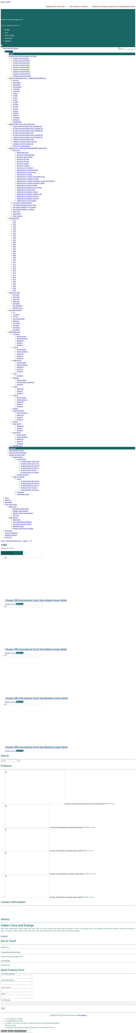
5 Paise (15, 100)
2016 (14, 273)
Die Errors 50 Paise (23, 161)
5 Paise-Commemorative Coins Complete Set (27, 126)
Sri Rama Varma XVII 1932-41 (30, 466)
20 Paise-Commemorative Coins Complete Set (28, 131)
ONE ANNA (16, 85)
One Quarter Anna (18, 319)
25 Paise (15, 107)
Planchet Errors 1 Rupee (24, 174)
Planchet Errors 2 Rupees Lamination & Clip (31, 177)
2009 (14, 257)
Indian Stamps (13, 517)
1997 (14, 236)
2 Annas (15, 395)
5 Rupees (16, 115)
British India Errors (23, 152)
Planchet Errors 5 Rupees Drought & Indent (31, 183)
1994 (14, 233)
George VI (20, 345)
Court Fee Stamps (18, 477)
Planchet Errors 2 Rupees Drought (28, 179)
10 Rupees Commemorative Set (23, 144)
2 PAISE (15, 96)
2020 (14, 282)
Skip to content (6, 2)
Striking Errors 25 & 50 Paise (26, 190)
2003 (14, 244)
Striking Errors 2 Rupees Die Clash (28, 196)
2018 (14, 277)
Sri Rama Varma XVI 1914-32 (30, 464)
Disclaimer (4, 936)
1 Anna (15, 387)
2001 (14, 240)
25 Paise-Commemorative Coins (23, 133)
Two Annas (16, 323)
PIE (14, 312)
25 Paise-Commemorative (21, 65)
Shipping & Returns (11, 535)
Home (7, 498)
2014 (14, 268)
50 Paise (15, 109)
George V (20, 343)
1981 (14, 227)
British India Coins (14, 332)
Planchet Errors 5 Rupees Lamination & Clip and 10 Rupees (36, 181)
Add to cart (19, 604)
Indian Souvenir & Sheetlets (17, 453)
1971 (14, 220)
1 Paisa (15, 93)
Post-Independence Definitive (22, 522)
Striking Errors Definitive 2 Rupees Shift (29, 194)
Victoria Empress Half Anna (25, 382)
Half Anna (16, 321)
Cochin (19, 479)
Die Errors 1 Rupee (23, 163)
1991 (14, 231)
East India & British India (20, 509)
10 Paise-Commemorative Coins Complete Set (28, 128)
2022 (14, 286)
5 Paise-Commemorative (21, 58)
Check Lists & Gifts (11, 504)
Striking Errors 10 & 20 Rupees (26, 201)
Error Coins (16, 150)
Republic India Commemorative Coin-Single (23, 56)
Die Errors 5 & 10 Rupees (25, 168)
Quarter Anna (17, 360)
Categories (9, 51)
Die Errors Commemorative (26, 155)
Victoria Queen (21, 336)
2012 (14, 264)
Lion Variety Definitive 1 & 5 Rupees (24, 207)
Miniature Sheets (18, 526)
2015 (14, 271)
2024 (14, 290)
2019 (14, 279)
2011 (14, 262)
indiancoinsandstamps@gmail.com (15, 914)
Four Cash (16, 297)
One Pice (16, 80)
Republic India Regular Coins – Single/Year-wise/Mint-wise (27, 78)
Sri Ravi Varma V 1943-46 (29, 470)
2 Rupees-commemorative (21, 72)
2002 (14, 242)
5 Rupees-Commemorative (21, 74)
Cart (6, 32)
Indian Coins (13, 507)
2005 (14, 249)
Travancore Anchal (23, 475)
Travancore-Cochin (23, 494)
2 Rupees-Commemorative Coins (23, 139)
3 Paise (15, 98)
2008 (14, 255)
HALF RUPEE (17, 424)
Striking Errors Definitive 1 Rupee (27, 192)
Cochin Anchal (21, 459)
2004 (14, 247)
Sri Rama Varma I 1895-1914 (30, 461)
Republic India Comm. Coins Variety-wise (22, 124)
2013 (14, 266)
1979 (14, 225)
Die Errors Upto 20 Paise (25, 157)
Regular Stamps (18, 457)
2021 (14, 284)
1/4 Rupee (16, 325)
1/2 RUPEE (16, 91)
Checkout (8, 41)
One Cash (16, 295)
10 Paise (15, 102)
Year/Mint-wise (17, 446)
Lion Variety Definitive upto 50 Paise (24, 205)
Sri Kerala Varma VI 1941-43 (30, 468)
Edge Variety (17, 214)
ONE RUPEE (17, 433)
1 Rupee (15, 111)
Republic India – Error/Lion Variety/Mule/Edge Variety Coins (28, 148)
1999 (14, 238)
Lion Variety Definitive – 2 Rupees (23, 209)
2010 (14, 260)
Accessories (8, 531)
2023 (14, 288)
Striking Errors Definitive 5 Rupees (28, 198)
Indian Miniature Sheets (16, 450)
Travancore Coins (14, 293)
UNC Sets (16, 515)
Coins (11, 54)
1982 (14, 229)
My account (8, 38)
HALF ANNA (17, 82)
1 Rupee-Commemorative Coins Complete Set (28, 137)
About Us (8, 500)
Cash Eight (16, 303)
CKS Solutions (82, 1015)
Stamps (12, 448)
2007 (14, 253)
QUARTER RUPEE (18, 411)
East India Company (15, 310)
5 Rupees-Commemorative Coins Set (25, 142)
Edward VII (20, 341)
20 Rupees (16, 120)
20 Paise (15, 104)
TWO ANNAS (17, 87)
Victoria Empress (22, 338)
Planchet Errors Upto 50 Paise (26, 172)
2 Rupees (16, 113)
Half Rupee (16, 328)
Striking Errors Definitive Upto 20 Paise (29, 187)
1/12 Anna (16, 314)
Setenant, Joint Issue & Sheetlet (23, 528)
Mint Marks (8, 502)
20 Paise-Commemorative (21, 63)
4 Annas (15, 408)
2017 (14, 275)
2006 (14, 251)
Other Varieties (17, 216)
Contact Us (8, 537)
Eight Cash (16, 301)
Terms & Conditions (11, 533)
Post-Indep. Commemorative (22, 524)
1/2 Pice (15, 317)
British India (16, 520)
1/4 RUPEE (16, 89)
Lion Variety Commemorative (22, 203)
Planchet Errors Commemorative (27, 170)
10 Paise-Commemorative (21, 61)
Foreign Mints (17, 122)
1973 (14, 222)
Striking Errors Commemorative (27, 185)
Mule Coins (16, 212)
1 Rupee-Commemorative (21, 69)
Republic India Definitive (20, 511)
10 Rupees (16, 117)
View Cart (4, 1031)
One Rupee (16, 330)
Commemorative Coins (13, 541)
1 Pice (15, 373)
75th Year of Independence (21, 146)
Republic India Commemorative (23, 513)
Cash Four (16, 299)
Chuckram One (17, 308)
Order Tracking (9, 35)
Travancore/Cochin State (17, 455)
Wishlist (7, 30)
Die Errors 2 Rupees (23, 166)
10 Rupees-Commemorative (22, 76)
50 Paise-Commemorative (21, 67)
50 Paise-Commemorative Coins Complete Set (28, 135)
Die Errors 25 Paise (23, 159)
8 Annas (15, 422)
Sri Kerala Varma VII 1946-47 (30, 472)
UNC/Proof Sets (14, 218)
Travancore (20, 492)
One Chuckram (17, 306)
